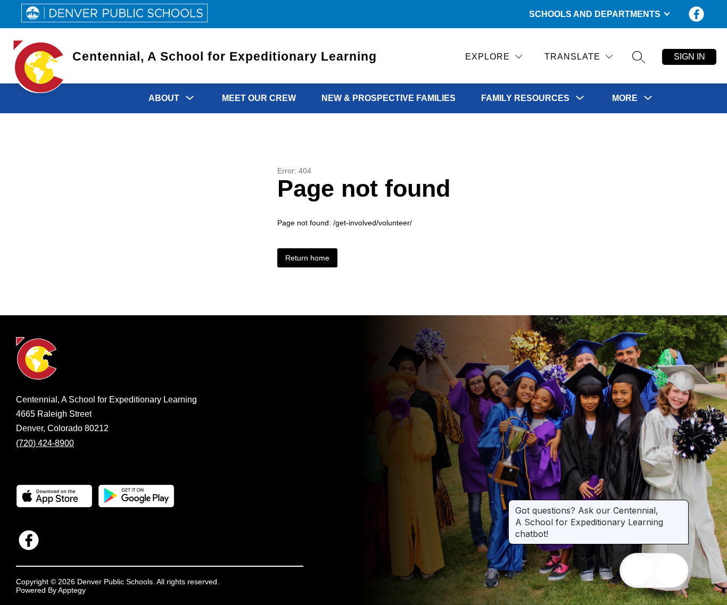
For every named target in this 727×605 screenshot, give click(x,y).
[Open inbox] (637, 570)
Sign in (689, 56)
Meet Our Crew (259, 98)
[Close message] (680, 505)
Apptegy (72, 590)
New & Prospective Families (388, 98)
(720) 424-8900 (45, 443)
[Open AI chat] (671, 570)
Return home (307, 258)
